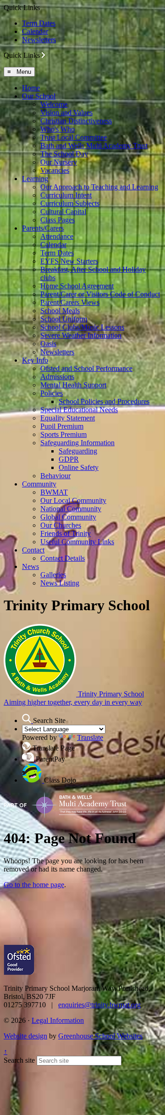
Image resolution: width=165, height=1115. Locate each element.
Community (39, 484)
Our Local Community (73, 500)
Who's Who (57, 129)
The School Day (64, 154)
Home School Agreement (77, 286)
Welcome (53, 104)
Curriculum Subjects (69, 203)
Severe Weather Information (80, 335)
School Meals (60, 311)
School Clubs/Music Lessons (82, 327)
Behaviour (55, 476)
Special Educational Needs (79, 410)
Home (31, 88)
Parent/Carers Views (69, 302)
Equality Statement (67, 418)
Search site (19, 1060)
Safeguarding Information (77, 443)
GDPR (69, 459)
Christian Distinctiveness (76, 121)
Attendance (56, 236)
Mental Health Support (73, 385)
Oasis (48, 344)
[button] (43, 55)
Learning (35, 178)
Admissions (57, 377)
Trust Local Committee (73, 137)
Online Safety (79, 467)
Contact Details (62, 558)
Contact (33, 550)
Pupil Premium (61, 426)
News (30, 566)
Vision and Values (66, 112)
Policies (51, 393)
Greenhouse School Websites (100, 1036)
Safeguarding (78, 451)
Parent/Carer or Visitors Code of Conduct (100, 294)
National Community (70, 509)
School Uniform (63, 319)
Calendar (35, 31)
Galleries (53, 575)
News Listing (59, 583)
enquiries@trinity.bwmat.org (99, 1005)
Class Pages (57, 220)
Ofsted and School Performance (86, 368)
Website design (25, 1036)
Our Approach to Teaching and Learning (99, 187)
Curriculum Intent (66, 195)
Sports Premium (63, 434)
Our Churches (60, 525)
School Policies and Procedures (104, 401)
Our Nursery (58, 162)
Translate (90, 737)
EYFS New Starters (69, 261)
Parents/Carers (43, 228)
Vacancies (54, 170)
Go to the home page (34, 885)
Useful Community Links (77, 542)
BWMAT (54, 492)
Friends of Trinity (65, 533)
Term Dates (38, 23)
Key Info (35, 360)
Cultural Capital (63, 211)
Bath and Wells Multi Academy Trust (94, 145)
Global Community (68, 517)
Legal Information (58, 1020)
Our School (38, 96)
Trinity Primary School (74, 698)
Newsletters (39, 40)
